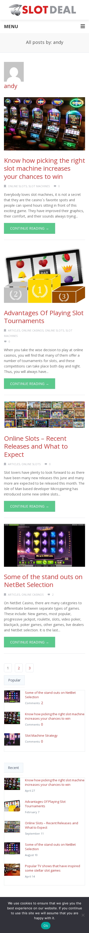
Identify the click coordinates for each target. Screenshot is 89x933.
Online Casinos (33, 330)
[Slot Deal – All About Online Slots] (44, 10)
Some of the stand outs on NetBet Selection (43, 580)
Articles (14, 330)
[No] (82, 915)
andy (10, 86)
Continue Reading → (29, 228)
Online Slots (17, 186)
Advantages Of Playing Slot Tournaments (44, 316)
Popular (14, 680)
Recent (13, 767)
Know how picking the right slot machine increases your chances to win (44, 168)
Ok (46, 926)
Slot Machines (39, 186)
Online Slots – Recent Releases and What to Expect (36, 446)
